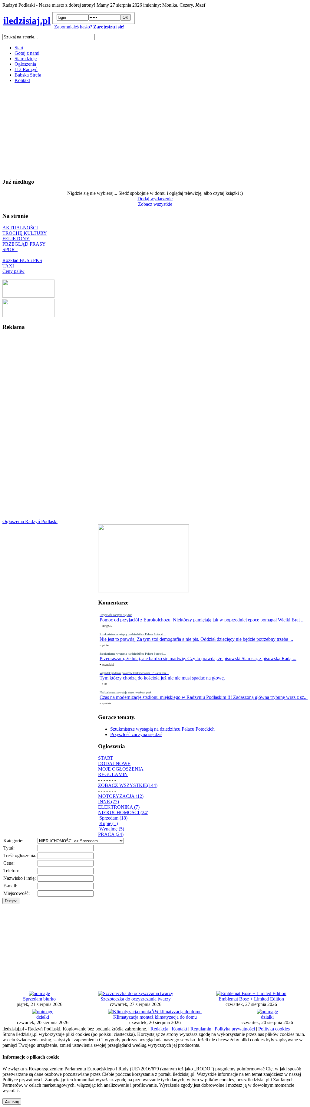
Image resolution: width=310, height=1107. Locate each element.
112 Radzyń (26, 69)
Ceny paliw (13, 271)
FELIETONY (16, 238)
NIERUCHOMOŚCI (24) (123, 812)
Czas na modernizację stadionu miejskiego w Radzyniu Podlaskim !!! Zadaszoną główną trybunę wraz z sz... (204, 697)
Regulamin (200, 1028)
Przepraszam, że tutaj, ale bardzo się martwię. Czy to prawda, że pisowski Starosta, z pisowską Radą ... (198, 658)
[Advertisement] (155, 130)
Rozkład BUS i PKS (22, 260)
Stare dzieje (26, 58)
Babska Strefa (28, 74)
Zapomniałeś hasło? (72, 26)
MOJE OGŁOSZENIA (120, 768)
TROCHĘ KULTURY (24, 233)
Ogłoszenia (25, 64)
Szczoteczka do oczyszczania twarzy (136, 998)
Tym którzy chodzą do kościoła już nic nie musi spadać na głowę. (162, 677)
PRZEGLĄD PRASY (24, 244)
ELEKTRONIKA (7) (119, 807)
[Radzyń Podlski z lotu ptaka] (28, 296)
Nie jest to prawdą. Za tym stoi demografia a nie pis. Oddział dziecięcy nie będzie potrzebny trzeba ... (196, 639)
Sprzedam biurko (39, 998)
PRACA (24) (111, 834)
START (105, 758)
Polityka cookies (274, 1028)
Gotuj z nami (27, 53)
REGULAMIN (113, 774)
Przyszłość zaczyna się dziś (136, 734)
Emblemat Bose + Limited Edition (251, 998)
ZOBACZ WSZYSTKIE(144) (127, 785)
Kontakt (22, 80)
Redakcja (159, 1028)
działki (42, 1017)
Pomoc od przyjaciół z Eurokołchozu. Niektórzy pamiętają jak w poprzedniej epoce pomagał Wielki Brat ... (202, 619)
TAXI (8, 265)
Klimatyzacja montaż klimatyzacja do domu (155, 1017)
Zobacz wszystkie (155, 204)
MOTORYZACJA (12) (120, 796)
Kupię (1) (108, 823)
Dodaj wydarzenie (155, 198)
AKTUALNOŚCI (20, 227)
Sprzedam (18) (113, 817)
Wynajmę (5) (111, 828)
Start (19, 47)
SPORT (10, 249)
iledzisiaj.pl (27, 20)
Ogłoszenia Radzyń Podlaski (30, 521)
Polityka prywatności (235, 1028)
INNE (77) (108, 801)
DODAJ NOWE (114, 763)
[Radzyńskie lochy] (28, 315)
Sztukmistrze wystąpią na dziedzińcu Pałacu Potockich (162, 729)
